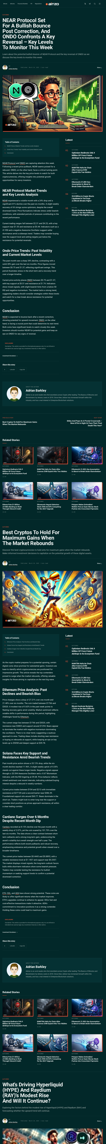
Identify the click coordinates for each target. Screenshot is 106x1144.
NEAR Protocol (9, 163)
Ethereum (24, 717)
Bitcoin (5, 3)
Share (99, 67)
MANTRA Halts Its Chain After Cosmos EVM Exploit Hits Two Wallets (81, 170)
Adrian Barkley (13, 69)
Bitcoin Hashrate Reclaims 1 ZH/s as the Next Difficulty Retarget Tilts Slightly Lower (83, 212)
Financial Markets (23, 3)
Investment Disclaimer (9, 356)
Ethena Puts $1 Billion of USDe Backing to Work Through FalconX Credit (12, 507)
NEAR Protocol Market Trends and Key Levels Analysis (23, 146)
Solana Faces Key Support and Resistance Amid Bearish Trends (25, 645)
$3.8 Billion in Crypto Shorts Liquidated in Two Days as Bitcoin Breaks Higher (83, 198)
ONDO (22, 163)
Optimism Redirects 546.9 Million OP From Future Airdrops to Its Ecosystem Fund (85, 155)
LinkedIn (12, 369)
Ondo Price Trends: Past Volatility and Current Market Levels (24, 149)
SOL (9, 893)
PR (31, 3)
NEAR (5, 200)
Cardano (6, 827)
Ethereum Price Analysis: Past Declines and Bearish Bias (23, 642)
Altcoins (12, 3)
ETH (4, 893)
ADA (17, 893)
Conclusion (10, 153)
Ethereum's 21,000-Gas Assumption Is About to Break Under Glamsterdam (82, 184)
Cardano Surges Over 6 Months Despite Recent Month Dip (24, 649)
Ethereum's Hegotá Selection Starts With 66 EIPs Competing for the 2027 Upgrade (49, 507)
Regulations (38, 3)
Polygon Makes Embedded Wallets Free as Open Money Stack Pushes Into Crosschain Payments (85, 507)
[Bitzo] (52, 3)
